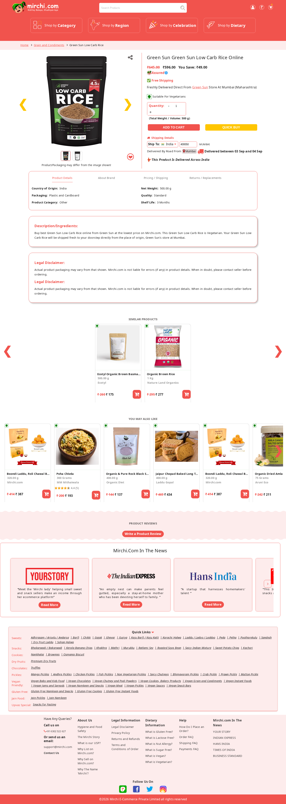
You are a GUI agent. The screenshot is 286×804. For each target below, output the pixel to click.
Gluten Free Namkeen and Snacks (52, 691)
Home (24, 45)
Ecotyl (102, 382)
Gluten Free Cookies (89, 691)
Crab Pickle (210, 674)
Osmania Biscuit (73, 654)
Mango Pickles (40, 674)
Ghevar (110, 637)
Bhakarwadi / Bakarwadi (46, 648)
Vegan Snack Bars (180, 685)
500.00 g (103, 378)
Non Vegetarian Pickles (131, 674)
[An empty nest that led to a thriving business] (131, 570)
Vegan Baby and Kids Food (47, 681)
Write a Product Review (143, 534)
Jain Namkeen (58, 698)
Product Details (62, 178)
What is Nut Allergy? (158, 744)
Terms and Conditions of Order (125, 747)
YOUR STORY (221, 732)
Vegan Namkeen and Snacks (86, 685)
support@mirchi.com (58, 747)
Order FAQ (186, 737)
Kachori (248, 648)
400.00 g (112, 478)
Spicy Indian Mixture (198, 648)
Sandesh (266, 637)
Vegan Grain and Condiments (203, 681)
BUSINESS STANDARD (227, 756)
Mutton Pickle (249, 674)
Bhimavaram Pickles (186, 674)
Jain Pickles (38, 698)
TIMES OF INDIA (224, 750)
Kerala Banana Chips (79, 648)
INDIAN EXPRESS (224, 738)
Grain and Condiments (49, 45)
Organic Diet (115, 482)
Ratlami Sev (146, 648)
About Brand (106, 178)
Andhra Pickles (62, 674)
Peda (222, 637)
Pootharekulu (248, 637)
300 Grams (64, 478)
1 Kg (150, 378)
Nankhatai (37, 654)
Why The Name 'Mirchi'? (88, 771)
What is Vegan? (155, 756)
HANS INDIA (221, 744)
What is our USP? (89, 743)
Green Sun (200, 87)
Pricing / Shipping (156, 178)
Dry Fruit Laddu (43, 642)
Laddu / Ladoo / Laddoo (200, 637)
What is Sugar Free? (158, 750)
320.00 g (12, 478)
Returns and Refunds (125, 739)
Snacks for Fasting (44, 704)
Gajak (98, 637)
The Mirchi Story (89, 737)
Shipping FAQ (188, 743)
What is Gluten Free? (159, 732)
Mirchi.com (15, 482)
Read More (49, 605)
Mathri (115, 648)
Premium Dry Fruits (43, 661)
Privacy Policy (120, 733)
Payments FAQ (188, 749)
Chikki (87, 637)
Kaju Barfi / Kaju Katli (145, 637)
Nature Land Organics (163, 382)
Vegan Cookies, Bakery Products (160, 681)
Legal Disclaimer (122, 727)
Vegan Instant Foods (239, 681)
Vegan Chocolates (79, 681)
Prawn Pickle (229, 674)
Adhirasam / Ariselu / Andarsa (50, 637)
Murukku (128, 648)
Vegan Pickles (135, 685)
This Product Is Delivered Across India (181, 159)
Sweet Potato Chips (227, 648)
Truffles (35, 667)
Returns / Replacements (205, 178)
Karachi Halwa (172, 637)
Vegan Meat (115, 685)
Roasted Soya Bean (169, 648)
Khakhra (101, 648)
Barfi (76, 637)
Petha (233, 637)
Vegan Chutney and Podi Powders (116, 681)
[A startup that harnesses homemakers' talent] (213, 570)
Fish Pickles (106, 674)
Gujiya (123, 637)
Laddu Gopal (165, 482)
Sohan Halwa (65, 642)
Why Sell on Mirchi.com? (86, 761)
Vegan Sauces (156, 685)
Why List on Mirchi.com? (86, 751)
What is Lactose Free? (159, 738)
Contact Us (51, 753)
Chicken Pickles (85, 674)
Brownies (54, 654)
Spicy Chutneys (159, 674)
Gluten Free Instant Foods (122, 691)
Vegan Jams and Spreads (48, 685)
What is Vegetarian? (158, 762)
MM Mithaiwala (68, 482)
